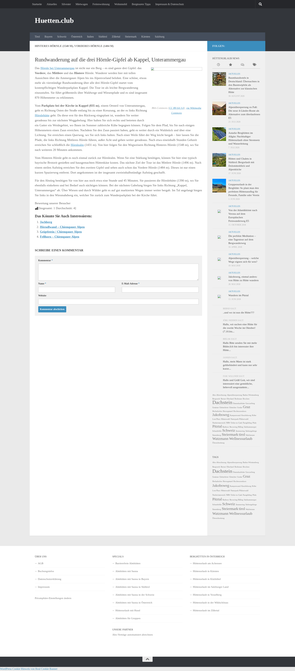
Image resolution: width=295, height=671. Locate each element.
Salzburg (159, 36)
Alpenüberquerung (234, 395)
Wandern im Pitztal (238, 295)
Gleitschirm (223, 407)
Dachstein (222, 402)
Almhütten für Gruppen (128, 618)
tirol (242, 434)
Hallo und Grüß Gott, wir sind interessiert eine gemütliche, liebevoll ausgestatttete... (239, 384)
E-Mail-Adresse (130, 283)
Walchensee (250, 435)
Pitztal (217, 426)
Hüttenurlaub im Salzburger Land (211, 587)
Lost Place (216, 419)
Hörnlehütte (42, 115)
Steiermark (131, 36)
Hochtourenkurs (239, 411)
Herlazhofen (217, 411)
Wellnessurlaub (240, 439)
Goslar (239, 407)
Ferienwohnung (101, 4)
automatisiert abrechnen (140, 634)
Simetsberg (216, 435)
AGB (40, 563)
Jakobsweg (220, 415)
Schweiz (61, 36)
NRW (228, 423)
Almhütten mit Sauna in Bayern (132, 579)
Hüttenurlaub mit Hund (127, 610)
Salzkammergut (250, 427)
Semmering (240, 431)
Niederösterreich (218, 423)
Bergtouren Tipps (141, 4)
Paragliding (247, 423)
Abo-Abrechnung (219, 395)
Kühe (254, 415)
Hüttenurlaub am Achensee (207, 563)
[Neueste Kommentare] (242, 65)
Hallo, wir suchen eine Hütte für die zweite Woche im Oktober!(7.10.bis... (240, 328)
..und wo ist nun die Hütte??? (238, 312)
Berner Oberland (227, 399)
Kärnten (145, 36)
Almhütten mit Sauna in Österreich (133, 602)
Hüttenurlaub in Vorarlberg (207, 594)
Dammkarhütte (239, 403)
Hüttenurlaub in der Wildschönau (210, 602)
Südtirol (103, 36)
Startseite (37, 4)
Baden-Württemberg (251, 395)
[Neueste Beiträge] (218, 65)
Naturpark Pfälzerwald (239, 419)
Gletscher (232, 407)
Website (42, 295)
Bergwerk (216, 399)
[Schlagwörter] (254, 65)
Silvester (66, 4)
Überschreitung (218, 443)
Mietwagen (82, 4)
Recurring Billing (236, 427)
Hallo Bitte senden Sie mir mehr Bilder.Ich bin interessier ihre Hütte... (240, 346)
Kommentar (45, 260)
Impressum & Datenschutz (169, 4)
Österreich (76, 36)
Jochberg (46, 222)
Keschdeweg (246, 415)
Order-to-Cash (236, 423)
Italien (90, 36)
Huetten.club (54, 20)
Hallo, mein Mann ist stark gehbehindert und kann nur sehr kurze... (240, 365)
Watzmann (220, 439)
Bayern (48, 36)
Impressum (44, 587)
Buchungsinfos (46, 571)
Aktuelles (52, 4)
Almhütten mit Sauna (126, 571)
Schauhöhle (217, 431)
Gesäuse (215, 407)
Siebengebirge (251, 431)
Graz (246, 407)
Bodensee (238, 399)
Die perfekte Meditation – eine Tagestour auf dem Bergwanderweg (242, 239)
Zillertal (116, 36)
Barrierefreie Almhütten (128, 563)
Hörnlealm (77, 145)
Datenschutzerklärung (49, 579)
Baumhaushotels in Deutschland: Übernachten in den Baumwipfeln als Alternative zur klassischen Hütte (243, 84)
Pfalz (254, 423)
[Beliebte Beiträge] (230, 65)
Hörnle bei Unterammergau (57, 68)
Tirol (37, 36)
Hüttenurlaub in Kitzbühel (207, 579)
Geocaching (250, 403)
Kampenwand (235, 415)
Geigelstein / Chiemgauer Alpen (61, 231)
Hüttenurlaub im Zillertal (206, 610)
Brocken (246, 399)
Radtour (226, 427)
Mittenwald (225, 419)
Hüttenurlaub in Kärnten (206, 571)
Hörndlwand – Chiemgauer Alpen (62, 227)
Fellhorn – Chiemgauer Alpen (59, 236)
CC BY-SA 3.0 (176, 108)
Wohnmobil (120, 4)
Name (42, 283)
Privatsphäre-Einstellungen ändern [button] (53, 598)
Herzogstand (228, 411)
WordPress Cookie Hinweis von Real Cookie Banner (28, 668)
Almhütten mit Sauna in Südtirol (132, 587)
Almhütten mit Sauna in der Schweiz (134, 594)
